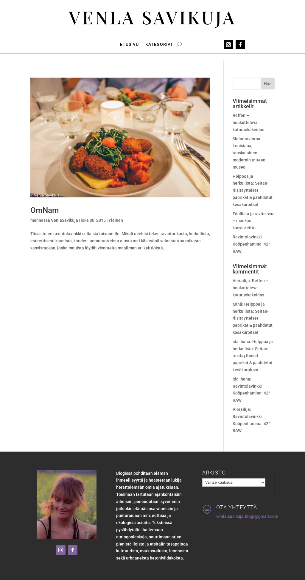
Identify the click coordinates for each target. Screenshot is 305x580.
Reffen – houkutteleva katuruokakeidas (248, 122)
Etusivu (129, 44)
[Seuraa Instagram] (228, 44)
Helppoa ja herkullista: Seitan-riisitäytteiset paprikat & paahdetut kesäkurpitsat (253, 190)
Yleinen (115, 220)
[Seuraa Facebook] (240, 44)
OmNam (44, 210)
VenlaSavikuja (64, 220)
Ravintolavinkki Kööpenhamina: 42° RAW (251, 244)
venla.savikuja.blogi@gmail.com (247, 516)
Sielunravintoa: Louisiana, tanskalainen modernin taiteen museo (249, 152)
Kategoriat (159, 44)
